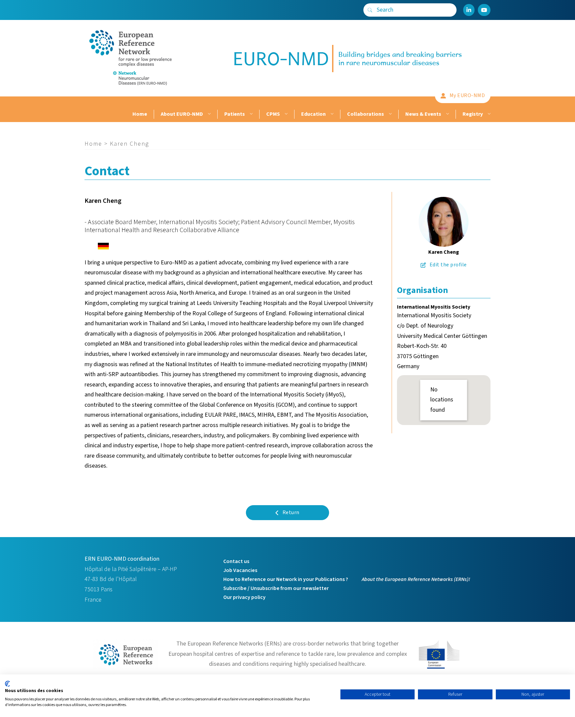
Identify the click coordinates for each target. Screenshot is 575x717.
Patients (234, 114)
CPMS (273, 114)
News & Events (423, 114)
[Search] (370, 10)
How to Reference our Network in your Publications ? (285, 579)
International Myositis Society (433, 307)
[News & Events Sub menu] (447, 114)
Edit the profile (448, 264)
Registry (473, 114)
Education (313, 114)
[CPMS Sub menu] (285, 114)
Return (291, 512)
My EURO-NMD (467, 95)
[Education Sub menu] (331, 114)
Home (139, 114)
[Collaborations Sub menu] (389, 114)
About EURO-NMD (182, 114)
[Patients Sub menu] (250, 114)
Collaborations (365, 114)
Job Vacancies (240, 570)
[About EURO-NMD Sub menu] (208, 114)
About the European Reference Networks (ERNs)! (416, 579)
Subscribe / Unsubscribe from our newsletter (276, 588)
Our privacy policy (244, 597)
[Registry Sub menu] (488, 114)
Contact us (236, 561)
